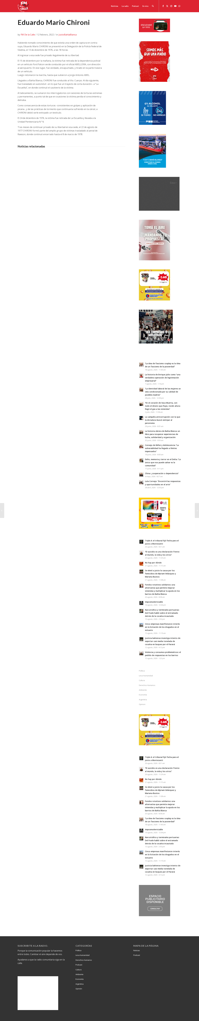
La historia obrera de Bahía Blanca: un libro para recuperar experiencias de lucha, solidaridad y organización (162, 434)
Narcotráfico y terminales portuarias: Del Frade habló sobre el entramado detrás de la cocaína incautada (162, 613)
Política (142, 671)
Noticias (136, 950)
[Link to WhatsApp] (179, 6)
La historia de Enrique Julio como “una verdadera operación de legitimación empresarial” (162, 377)
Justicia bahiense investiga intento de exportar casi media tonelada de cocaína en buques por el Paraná (162, 641)
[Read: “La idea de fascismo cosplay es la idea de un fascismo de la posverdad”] (141, 364)
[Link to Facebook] (163, 6)
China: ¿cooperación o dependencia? (162, 473)
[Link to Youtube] (175, 6)
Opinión (79, 988)
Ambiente (143, 690)
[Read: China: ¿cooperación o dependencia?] (141, 474)
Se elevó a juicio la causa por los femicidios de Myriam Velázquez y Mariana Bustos (160, 573)
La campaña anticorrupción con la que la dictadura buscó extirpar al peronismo (162, 420)
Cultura (142, 680)
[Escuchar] (154, 31)
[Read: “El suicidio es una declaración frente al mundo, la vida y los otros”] (141, 552)
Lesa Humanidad (146, 675)
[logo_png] (24, 6)
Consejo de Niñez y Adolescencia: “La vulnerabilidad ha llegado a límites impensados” (162, 448)
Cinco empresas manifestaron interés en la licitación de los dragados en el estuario (162, 627)
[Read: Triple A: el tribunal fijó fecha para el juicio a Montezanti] (141, 541)
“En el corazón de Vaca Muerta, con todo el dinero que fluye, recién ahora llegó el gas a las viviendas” (162, 406)
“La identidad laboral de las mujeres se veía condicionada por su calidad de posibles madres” (163, 391)
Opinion (142, 704)
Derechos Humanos (147, 685)
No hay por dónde (153, 562)
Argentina (143, 699)
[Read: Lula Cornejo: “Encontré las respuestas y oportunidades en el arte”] (141, 482)
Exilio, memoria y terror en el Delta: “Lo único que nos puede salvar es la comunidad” (163, 462)
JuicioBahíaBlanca (68, 34)
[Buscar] (152, 6)
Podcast (79, 965)
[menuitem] (114, 6)
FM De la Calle (28, 34)
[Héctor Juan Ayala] (2, 510)
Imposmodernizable (154, 602)
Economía (143, 694)
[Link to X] (167, 6)
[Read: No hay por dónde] (141, 563)
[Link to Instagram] (171, 6)
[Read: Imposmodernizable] (141, 603)
